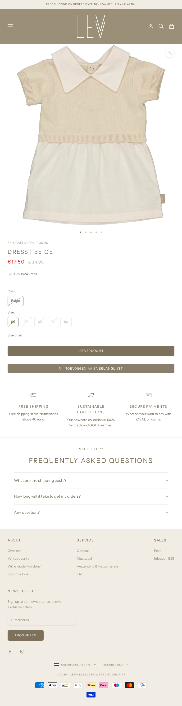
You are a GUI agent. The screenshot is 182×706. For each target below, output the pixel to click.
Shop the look (18, 574)
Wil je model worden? (24, 566)
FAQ (80, 574)
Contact (83, 551)
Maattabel (84, 558)
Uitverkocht (91, 351)
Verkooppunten (19, 558)
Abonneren (25, 635)
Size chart (15, 335)
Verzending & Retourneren (97, 566)
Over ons (14, 551)
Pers (157, 551)
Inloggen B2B (164, 558)
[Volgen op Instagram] (22, 651)
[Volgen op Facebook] (10, 651)
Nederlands (113, 664)
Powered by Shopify (108, 674)
